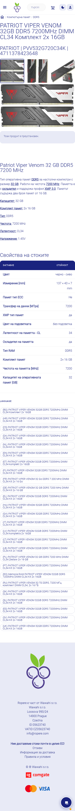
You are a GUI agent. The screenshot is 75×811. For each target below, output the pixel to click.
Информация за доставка (37, 752)
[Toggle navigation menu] (4, 7)
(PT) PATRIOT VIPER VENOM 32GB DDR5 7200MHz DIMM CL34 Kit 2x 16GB (35, 566)
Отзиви (37, 748)
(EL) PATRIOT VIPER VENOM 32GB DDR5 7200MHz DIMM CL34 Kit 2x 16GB (35, 497)
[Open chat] (66, 802)
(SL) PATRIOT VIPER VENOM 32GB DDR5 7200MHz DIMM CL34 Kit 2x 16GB (35, 601)
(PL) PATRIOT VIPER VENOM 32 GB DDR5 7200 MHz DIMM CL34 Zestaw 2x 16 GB (35, 558)
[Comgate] (37, 779)
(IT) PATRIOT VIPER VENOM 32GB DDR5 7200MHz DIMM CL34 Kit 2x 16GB (35, 523)
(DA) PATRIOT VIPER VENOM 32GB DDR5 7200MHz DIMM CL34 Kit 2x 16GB (35, 437)
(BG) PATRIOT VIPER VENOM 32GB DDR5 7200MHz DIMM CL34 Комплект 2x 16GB (35, 411)
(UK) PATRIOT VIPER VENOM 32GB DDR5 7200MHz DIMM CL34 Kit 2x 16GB (35, 627)
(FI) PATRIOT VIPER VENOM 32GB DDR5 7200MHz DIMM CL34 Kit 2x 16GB (35, 471)
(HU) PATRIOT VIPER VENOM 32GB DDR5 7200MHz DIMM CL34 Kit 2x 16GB (35, 506)
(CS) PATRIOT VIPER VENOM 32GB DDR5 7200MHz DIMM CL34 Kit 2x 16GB (35, 428)
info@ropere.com (38, 733)
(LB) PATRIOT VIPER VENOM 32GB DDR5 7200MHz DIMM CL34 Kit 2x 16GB (35, 549)
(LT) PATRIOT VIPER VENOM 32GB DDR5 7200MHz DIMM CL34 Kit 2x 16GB (35, 540)
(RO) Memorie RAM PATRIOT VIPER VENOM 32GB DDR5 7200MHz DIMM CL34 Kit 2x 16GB (34, 575)
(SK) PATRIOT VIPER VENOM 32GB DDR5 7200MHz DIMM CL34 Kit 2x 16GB (35, 592)
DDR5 (36, 17)
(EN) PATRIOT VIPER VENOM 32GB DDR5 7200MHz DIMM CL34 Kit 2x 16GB (35, 454)
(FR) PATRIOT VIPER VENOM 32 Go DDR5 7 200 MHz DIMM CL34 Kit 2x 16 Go (36, 480)
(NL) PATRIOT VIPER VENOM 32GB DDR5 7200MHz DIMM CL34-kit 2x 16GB (35, 445)
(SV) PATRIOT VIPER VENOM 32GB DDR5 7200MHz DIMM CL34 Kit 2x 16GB (35, 618)
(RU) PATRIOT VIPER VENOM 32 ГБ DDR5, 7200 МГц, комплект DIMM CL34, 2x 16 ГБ (32, 584)
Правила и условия (38, 756)
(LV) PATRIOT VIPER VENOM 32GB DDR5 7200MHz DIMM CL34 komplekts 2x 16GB (35, 532)
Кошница (64, 150)
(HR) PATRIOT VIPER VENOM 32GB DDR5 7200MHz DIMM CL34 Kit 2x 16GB (35, 419)
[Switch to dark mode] (62, 7)
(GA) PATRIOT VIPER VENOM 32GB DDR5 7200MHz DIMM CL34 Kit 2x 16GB (35, 515)
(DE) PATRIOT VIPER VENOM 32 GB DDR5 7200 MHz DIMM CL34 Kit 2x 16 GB (36, 489)
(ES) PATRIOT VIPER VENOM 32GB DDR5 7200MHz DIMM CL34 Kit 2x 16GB (35, 610)
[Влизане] (70, 7)
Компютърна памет (18, 17)
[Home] (2, 17)
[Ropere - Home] (17, 7)
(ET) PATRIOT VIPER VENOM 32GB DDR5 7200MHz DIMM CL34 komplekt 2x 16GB (35, 463)
